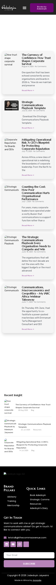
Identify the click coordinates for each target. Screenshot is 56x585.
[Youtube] (13, 544)
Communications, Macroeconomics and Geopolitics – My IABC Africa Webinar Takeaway (36, 293)
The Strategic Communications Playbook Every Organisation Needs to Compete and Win (36, 243)
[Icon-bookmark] (26, 544)
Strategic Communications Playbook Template (34, 105)
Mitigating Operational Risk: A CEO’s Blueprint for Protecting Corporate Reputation (36, 144)
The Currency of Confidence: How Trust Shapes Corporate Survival (36, 59)
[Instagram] (19, 544)
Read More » (28, 90)
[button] (25, 8)
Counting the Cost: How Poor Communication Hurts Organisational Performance (36, 193)
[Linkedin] (6, 544)
